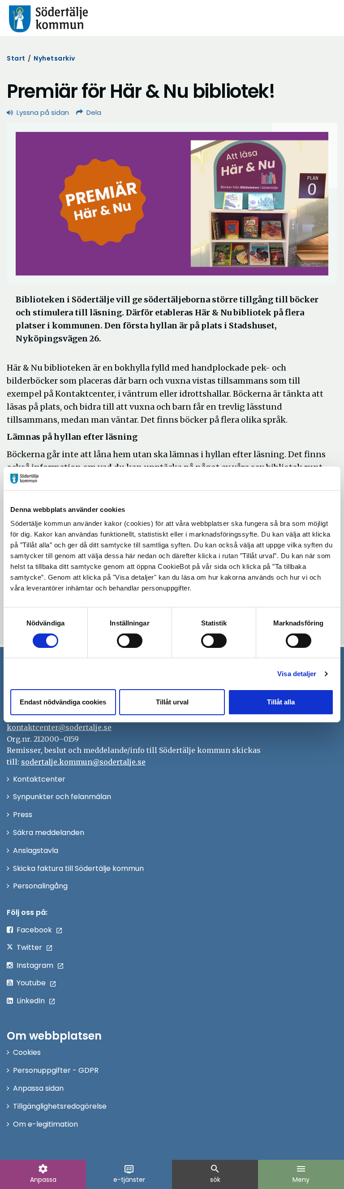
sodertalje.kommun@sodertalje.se (83, 761)
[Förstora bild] (172, 203)
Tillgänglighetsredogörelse (60, 1106)
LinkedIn (31, 1001)
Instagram (35, 965)
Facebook (34, 930)
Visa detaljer (296, 674)
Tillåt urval (172, 702)
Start (16, 58)
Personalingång (40, 886)
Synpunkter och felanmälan (62, 796)
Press (22, 814)
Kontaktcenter (39, 779)
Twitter (29, 947)
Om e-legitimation (45, 1124)
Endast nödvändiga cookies (63, 702)
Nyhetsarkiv (54, 58)
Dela (93, 112)
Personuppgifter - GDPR (56, 1070)
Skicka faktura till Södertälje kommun (78, 868)
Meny (301, 1173)
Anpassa (43, 1173)
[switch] (129, 641)
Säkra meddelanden (48, 832)
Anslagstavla (35, 850)
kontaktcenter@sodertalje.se (59, 727)
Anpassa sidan (38, 1088)
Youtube (31, 983)
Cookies (27, 1052)
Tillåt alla (281, 702)
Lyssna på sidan (43, 112)
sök (215, 1173)
